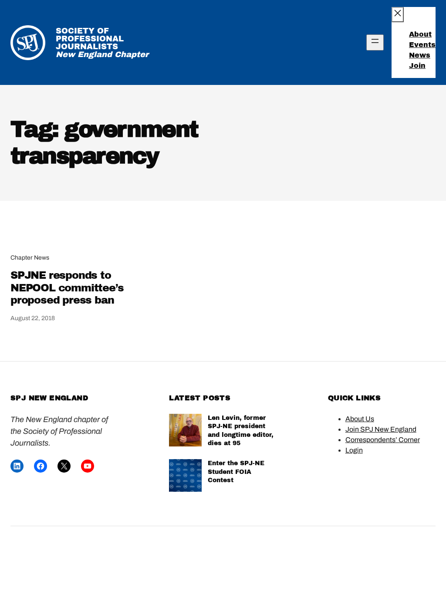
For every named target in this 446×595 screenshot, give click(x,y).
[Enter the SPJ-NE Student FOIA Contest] (185, 476)
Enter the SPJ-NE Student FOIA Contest (236, 471)
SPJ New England (49, 398)
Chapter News (29, 257)
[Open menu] (375, 42)
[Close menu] (398, 14)
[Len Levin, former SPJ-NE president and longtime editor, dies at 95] (185, 431)
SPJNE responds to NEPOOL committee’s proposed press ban (66, 288)
